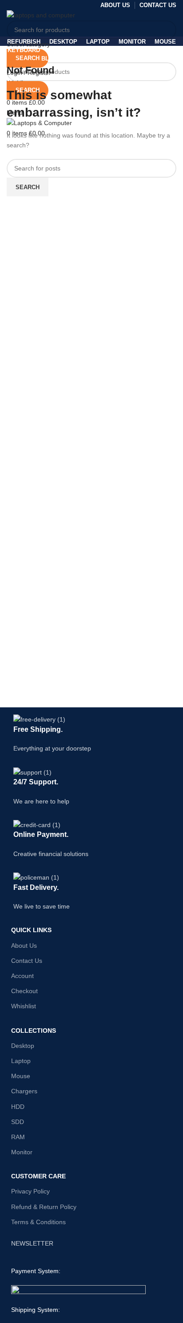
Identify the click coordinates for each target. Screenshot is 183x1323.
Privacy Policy (30, 1191)
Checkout (24, 990)
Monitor (21, 1152)
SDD (17, 1121)
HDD (17, 1106)
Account (22, 975)
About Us (24, 945)
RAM (18, 1136)
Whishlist (23, 1006)
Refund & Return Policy (43, 1206)
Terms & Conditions (38, 1222)
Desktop (22, 1045)
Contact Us (26, 960)
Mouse (20, 1076)
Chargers (24, 1091)
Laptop (21, 1060)
